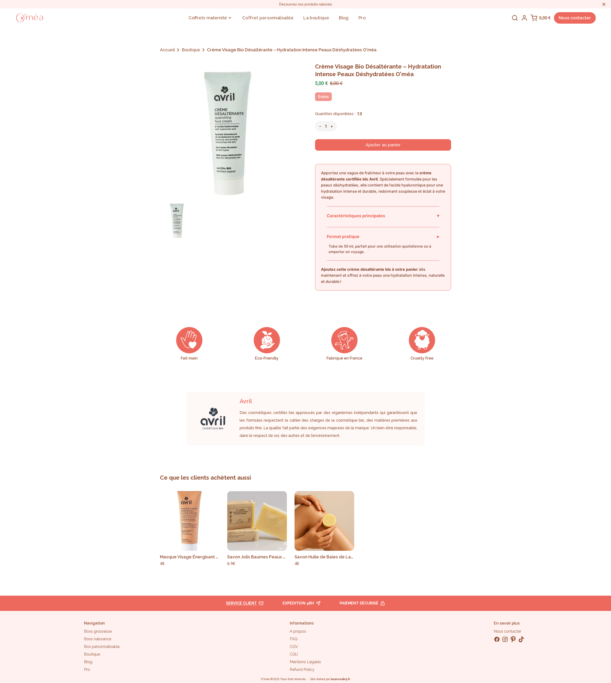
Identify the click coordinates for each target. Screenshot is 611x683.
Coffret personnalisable (268, 17)
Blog (344, 17)
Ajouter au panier (383, 144)
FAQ (294, 639)
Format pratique (383, 236)
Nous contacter (575, 17)
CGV (294, 646)
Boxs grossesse (98, 631)
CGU (294, 654)
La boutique (316, 17)
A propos (298, 631)
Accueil (167, 49)
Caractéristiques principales (383, 215)
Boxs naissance (97, 639)
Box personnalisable (102, 646)
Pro (362, 17)
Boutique (191, 49)
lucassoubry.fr (340, 679)
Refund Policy (302, 669)
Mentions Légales (305, 662)
